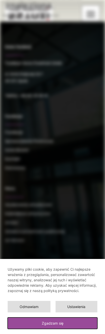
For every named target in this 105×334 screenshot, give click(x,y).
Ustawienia (76, 306)
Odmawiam (29, 306)
